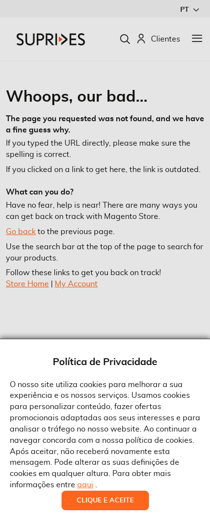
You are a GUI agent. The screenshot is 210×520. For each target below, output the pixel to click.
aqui (85, 485)
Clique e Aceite (105, 500)
